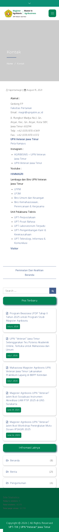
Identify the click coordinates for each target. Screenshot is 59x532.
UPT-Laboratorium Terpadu (29, 225)
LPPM (17, 189)
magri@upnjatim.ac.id (31, 112)
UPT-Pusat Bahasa (24, 221)
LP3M (17, 193)
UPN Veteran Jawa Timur (25, 139)
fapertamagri (15, 90)
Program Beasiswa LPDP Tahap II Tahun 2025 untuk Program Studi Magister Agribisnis (27, 317)
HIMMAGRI (17, 174)
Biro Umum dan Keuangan (29, 197)
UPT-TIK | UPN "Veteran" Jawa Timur (29, 526)
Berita (13, 471)
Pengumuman (18, 483)
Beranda (29, 274)
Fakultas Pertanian (21, 108)
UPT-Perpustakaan (25, 217)
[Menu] (52, 13)
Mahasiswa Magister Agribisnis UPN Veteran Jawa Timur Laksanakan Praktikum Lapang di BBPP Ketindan (28, 371)
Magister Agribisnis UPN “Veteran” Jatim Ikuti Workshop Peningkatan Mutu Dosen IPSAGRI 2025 (29, 425)
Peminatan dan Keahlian (30, 270)
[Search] (52, 291)
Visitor (14, 248)
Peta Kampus (18, 143)
